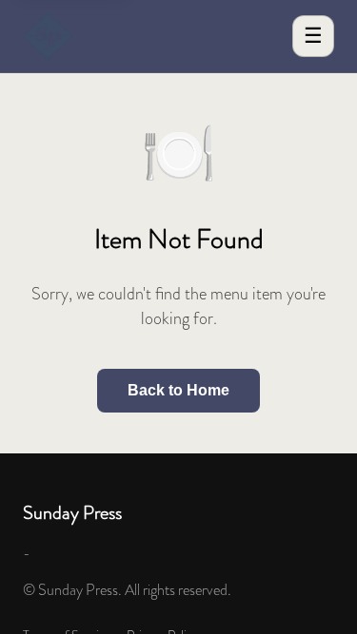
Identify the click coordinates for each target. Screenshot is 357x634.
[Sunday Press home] (47, 36)
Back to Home (178, 390)
